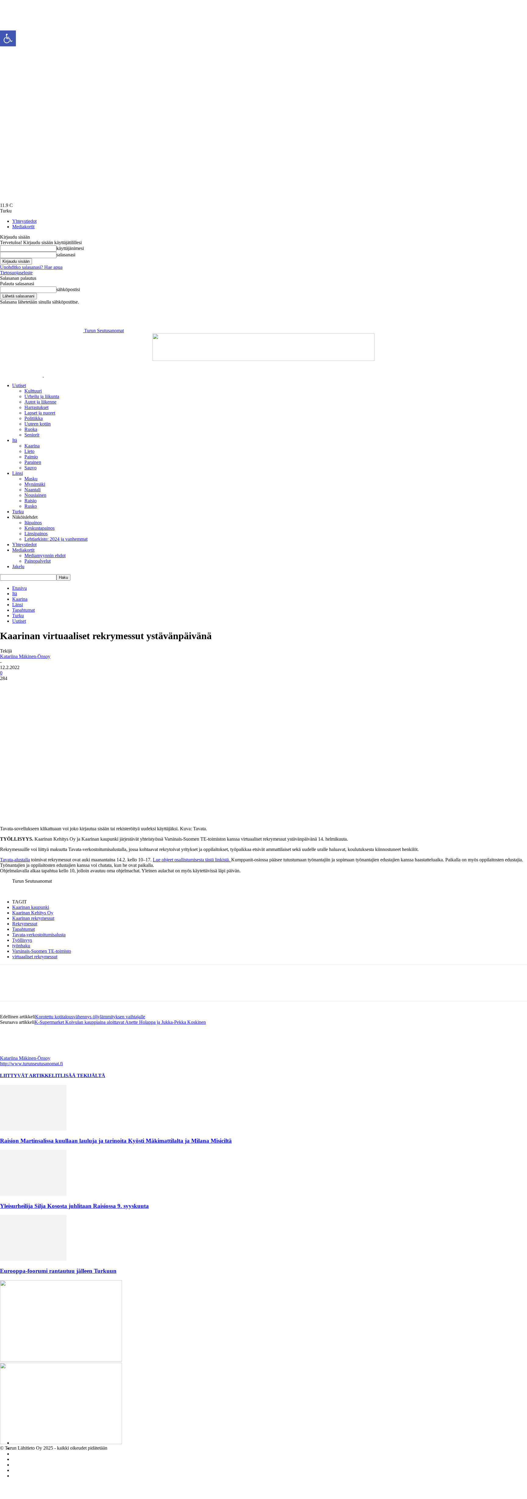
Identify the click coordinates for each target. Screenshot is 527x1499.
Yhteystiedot (24, 221)
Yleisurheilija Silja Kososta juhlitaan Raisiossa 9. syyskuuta (74, 1206)
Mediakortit (23, 226)
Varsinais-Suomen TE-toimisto (41, 951)
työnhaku (21, 945)
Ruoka (30, 429)
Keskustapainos (39, 528)
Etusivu (19, 588)
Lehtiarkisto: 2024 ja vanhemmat (56, 539)
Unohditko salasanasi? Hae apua (31, 267)
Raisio (30, 500)
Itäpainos (33, 522)
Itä (14, 440)
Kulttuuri (33, 390)
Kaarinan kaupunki (30, 907)
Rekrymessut (24, 923)
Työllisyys (22, 940)
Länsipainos (36, 533)
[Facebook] (10, 688)
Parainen (32, 462)
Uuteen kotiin (37, 423)
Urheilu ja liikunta (41, 396)
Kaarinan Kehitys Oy (32, 912)
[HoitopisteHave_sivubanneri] (61, 1359)
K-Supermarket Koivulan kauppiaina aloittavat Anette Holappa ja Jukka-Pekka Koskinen (120, 1022)
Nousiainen (35, 495)
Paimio (31, 456)
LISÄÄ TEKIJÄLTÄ (82, 1075)
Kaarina (32, 445)
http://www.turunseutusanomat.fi (31, 1063)
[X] (32, 688)
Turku (18, 511)
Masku (31, 478)
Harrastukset (36, 407)
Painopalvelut (37, 561)
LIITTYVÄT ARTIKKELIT (30, 1075)
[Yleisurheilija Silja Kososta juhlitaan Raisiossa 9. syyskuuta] (33, 1194)
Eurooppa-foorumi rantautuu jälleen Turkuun (58, 1271)
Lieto (29, 451)
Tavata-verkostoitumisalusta (39, 934)
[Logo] (22, 375)
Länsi (17, 473)
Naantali (32, 489)
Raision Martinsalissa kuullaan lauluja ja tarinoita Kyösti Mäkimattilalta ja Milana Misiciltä (116, 1141)
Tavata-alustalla (15, 859)
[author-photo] (14, 1052)
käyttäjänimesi (70, 248)
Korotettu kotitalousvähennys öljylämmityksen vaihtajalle (90, 1016)
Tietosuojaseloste (16, 272)
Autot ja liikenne (40, 401)
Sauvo (30, 467)
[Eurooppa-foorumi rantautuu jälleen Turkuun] (33, 1259)
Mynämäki (34, 484)
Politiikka (33, 418)
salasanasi (65, 254)
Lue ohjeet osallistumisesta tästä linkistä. (192, 859)
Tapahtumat (23, 610)
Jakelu (18, 566)
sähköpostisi (68, 289)
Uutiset (19, 385)
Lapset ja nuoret (39, 412)
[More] (54, 687)
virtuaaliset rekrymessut (34, 956)
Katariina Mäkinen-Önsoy (25, 656)
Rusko (30, 506)
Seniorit (31, 434)
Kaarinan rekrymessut (33, 918)
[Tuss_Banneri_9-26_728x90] (263, 359)
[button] (8, 38)
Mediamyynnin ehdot (45, 555)
